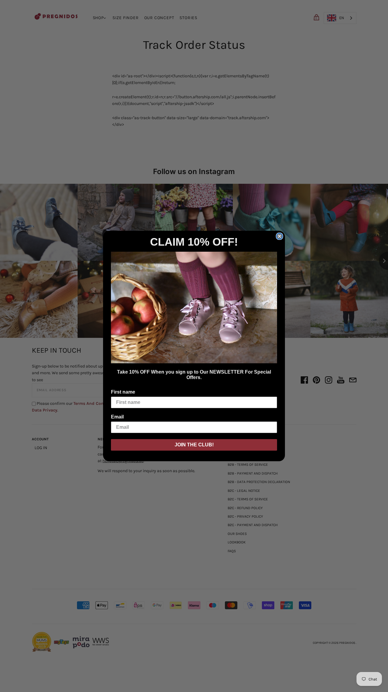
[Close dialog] (279, 236)
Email (117, 416)
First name (123, 392)
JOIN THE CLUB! (194, 444)
